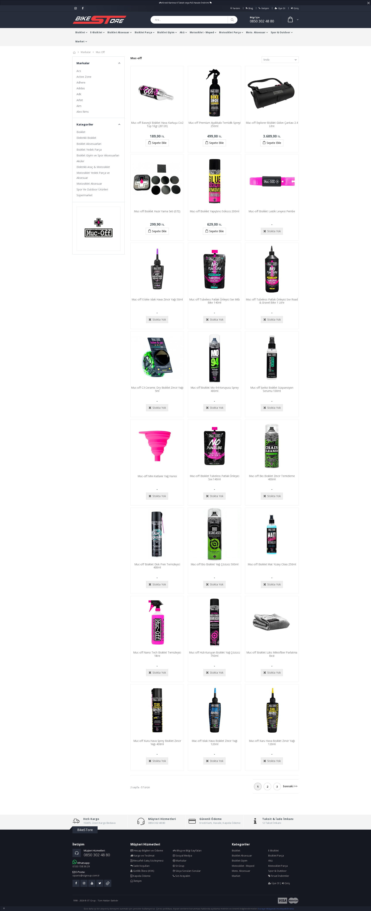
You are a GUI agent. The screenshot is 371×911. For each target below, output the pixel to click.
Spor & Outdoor (280, 32)
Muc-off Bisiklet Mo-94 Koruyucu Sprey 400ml (215, 389)
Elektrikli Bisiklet (86, 138)
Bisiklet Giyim (165, 32)
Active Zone (84, 76)
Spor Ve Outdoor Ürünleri (92, 189)
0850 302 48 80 (262, 21)
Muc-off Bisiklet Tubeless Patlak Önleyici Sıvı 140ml (214, 477)
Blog (250, 8)
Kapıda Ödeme (141, 876)
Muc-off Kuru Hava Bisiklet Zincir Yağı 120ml (272, 742)
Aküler (80, 161)
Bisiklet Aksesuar (118, 32)
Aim (79, 106)
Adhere (81, 82)
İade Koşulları (141, 865)
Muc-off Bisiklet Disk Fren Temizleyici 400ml (157, 565)
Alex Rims (83, 111)
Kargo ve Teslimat (143, 855)
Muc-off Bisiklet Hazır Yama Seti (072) (157, 211)
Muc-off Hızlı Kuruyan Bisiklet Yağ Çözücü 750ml (214, 654)
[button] (293, 19)
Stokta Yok (274, 231)
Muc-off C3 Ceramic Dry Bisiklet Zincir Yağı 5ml (157, 389)
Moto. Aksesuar (255, 32)
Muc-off (100, 52)
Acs (79, 71)
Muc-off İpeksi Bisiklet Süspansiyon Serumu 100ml (271, 389)
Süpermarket (85, 195)
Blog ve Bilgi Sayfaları (189, 850)
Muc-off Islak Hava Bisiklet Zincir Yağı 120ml (214, 742)
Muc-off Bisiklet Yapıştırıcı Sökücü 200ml (214, 211)
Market (80, 41)
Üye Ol (281, 8)
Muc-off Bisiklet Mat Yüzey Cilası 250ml (272, 564)
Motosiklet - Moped (202, 32)
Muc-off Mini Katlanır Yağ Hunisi (157, 476)
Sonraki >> (290, 786)
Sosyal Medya (183, 855)
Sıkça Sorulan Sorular (188, 871)
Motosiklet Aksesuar (89, 183)
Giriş (296, 8)
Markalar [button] (83, 63)
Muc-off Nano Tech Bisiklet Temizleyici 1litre (157, 654)
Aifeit (80, 100)
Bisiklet (80, 32)
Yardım (236, 8)
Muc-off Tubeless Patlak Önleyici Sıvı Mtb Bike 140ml (214, 301)
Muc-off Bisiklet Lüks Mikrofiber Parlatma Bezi (271, 654)
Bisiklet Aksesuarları (89, 144)
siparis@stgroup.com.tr (86, 875)
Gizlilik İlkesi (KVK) (143, 871)
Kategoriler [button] (85, 124)
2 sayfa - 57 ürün (140, 787)
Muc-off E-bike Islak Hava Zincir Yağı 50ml (157, 299)
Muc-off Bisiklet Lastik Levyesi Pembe (271, 211)
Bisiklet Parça (143, 32)
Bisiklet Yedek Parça (89, 149)
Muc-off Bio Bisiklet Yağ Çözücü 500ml (214, 564)
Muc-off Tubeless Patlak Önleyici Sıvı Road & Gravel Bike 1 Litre (272, 301)
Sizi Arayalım (182, 876)
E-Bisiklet (96, 32)
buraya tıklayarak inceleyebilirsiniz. (276, 908)
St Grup (179, 865)
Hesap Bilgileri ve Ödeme (148, 850)
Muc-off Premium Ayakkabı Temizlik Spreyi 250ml (214, 124)
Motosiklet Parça (230, 32)
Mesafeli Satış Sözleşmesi (148, 860)
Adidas (81, 88)
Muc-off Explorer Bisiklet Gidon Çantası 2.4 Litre (272, 124)
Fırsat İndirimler (279, 876)
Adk (79, 94)
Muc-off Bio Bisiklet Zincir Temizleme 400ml (272, 477)
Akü (182, 32)
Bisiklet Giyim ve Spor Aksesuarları (98, 155)
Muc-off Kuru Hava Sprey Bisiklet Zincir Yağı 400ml (157, 742)
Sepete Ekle (159, 143)
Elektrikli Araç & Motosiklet (93, 167)
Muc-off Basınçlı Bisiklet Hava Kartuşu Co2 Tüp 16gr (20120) (157, 124)
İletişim (265, 8)
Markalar (86, 52)
